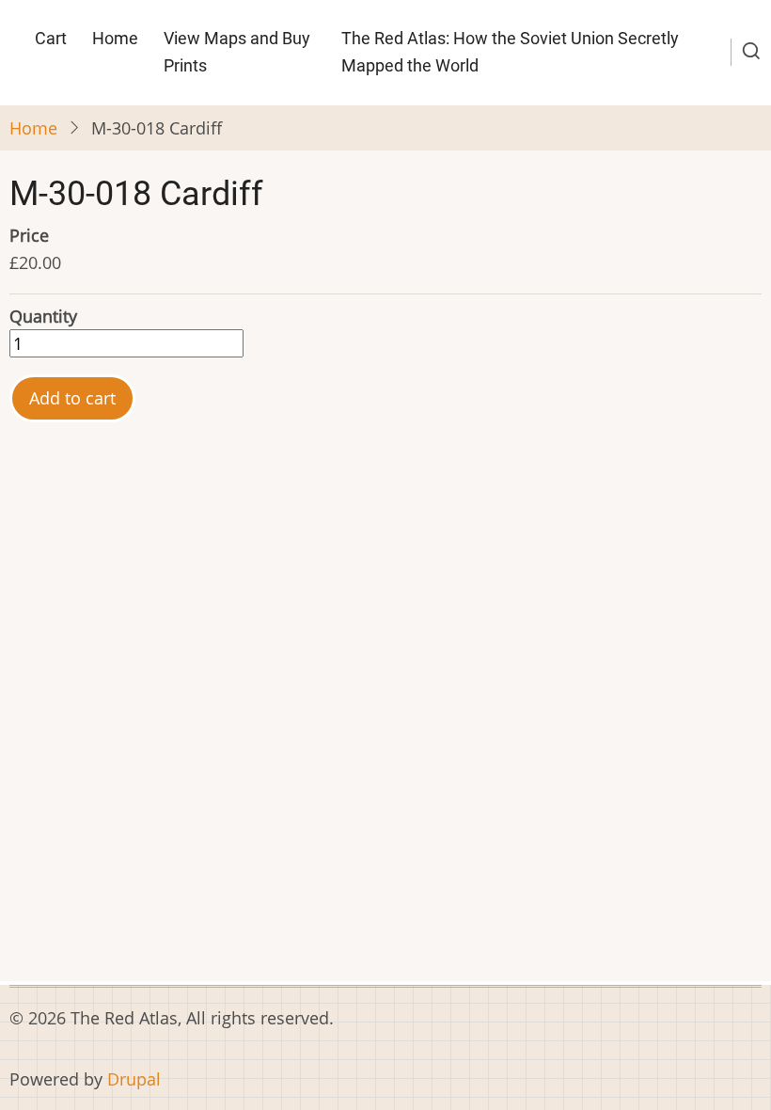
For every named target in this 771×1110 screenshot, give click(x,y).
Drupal (134, 1079)
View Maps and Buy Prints (237, 51)
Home (115, 38)
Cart (51, 38)
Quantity (43, 316)
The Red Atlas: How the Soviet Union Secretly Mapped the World (510, 51)
